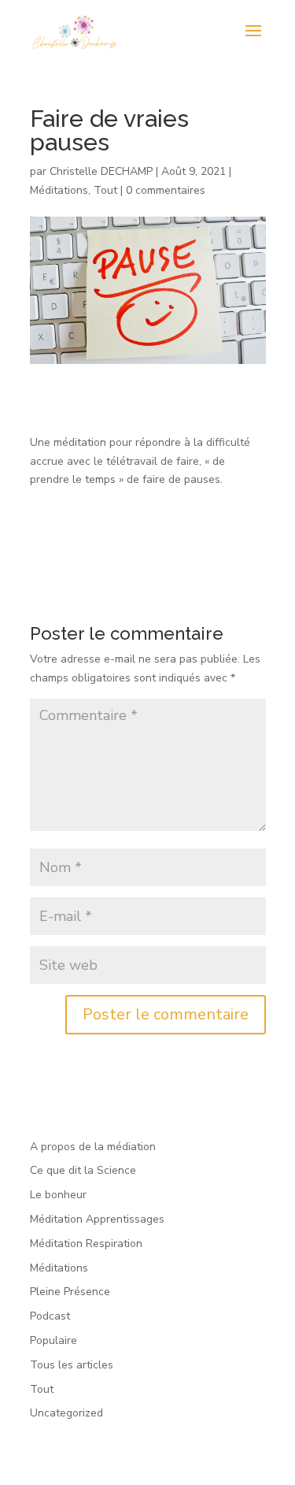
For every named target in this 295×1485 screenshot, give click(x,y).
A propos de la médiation (93, 1146)
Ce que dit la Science (83, 1170)
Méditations (59, 190)
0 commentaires (165, 190)
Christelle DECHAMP (101, 171)
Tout (105, 190)
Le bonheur (58, 1194)
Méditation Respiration (86, 1243)
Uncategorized (66, 1412)
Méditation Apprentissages (97, 1219)
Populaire (53, 1340)
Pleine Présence (70, 1291)
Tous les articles (71, 1364)
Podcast (50, 1316)
